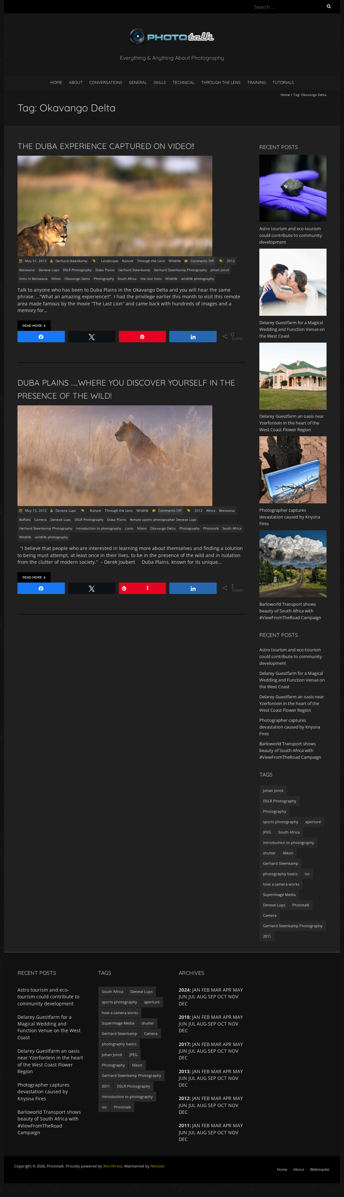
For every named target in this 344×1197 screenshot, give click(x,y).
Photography (104, 278)
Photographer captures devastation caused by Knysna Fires (289, 727)
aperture (313, 821)
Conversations (105, 82)
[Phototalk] (172, 30)
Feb (206, 1098)
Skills (160, 82)
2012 (231, 260)
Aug (202, 1105)
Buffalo (25, 519)
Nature (127, 260)
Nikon (56, 278)
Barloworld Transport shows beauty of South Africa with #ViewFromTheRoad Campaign (290, 750)
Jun (183, 1051)
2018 (184, 1017)
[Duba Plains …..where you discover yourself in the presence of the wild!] (114, 408)
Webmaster (320, 1169)
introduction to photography (98, 528)
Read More (32, 325)
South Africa (127, 278)
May (238, 1098)
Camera (40, 519)
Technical (184, 82)
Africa (210, 510)
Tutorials (283, 82)
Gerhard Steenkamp (71, 260)
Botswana (27, 269)
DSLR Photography (77, 269)
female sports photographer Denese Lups (163, 519)
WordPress (112, 1165)
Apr (227, 1044)
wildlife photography (197, 278)
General (138, 82)
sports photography (280, 821)
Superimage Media (279, 894)
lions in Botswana (33, 278)
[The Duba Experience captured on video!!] (114, 159)
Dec (183, 1139)
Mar (216, 1098)
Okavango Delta (77, 278)
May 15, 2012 (35, 510)
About (76, 82)
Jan (196, 1098)
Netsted (157, 1165)
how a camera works (281, 884)
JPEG (267, 832)
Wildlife (175, 260)
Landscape (109, 260)
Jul (192, 1023)
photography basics (280, 873)
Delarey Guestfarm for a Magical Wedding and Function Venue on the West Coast (292, 680)
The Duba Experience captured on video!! (105, 146)
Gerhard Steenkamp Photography (180, 269)
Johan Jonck (220, 269)
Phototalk (211, 528)
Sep (212, 996)
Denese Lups (49, 269)
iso (307, 873)
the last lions (151, 278)
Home (56, 82)
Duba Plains (105, 269)
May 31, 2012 (35, 260)
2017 (184, 1044)
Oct (222, 1023)
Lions (129, 528)
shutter (269, 852)
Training (256, 82)
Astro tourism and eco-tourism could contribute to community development (290, 656)
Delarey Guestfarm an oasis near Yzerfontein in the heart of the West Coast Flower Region (291, 703)
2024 (184, 990)
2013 (184, 1071)
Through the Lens (221, 82)
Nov (233, 1105)
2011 (267, 936)
